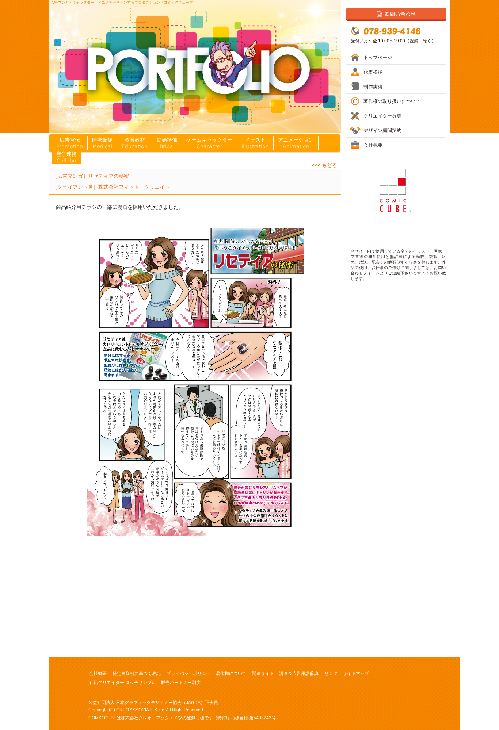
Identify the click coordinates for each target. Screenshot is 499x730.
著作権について (231, 673)
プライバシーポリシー (188, 673)
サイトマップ (356, 673)
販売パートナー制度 (181, 682)
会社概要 (98, 673)
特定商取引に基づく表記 (137, 673)
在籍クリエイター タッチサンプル (122, 682)
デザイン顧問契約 (382, 130)
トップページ (377, 57)
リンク (331, 673)
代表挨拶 (372, 72)
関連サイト (263, 673)
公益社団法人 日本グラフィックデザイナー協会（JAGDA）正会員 (153, 702)
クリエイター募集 (382, 116)
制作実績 (372, 86)
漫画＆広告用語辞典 (299, 673)
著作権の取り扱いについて (391, 101)
